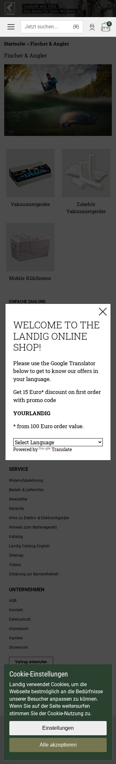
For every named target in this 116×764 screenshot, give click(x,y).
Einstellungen (58, 728)
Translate (62, 449)
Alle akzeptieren (58, 745)
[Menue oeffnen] (11, 27)
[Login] (92, 26)
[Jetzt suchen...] (76, 27)
